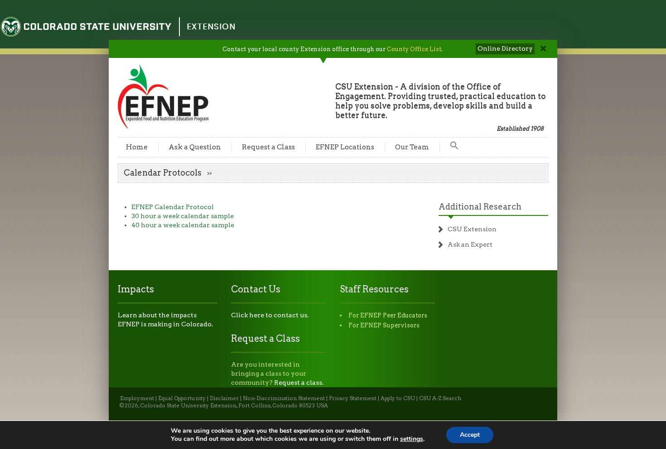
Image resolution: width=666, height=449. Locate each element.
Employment (137, 398)
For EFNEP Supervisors (384, 325)
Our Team (412, 147)
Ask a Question (195, 147)
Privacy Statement (352, 398)
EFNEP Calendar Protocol (172, 206)
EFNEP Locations (345, 147)
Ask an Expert (470, 244)
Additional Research (480, 206)
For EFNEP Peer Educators (387, 315)
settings (411, 439)
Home (137, 147)
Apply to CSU (398, 398)
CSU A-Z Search (440, 398)
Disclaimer (224, 398)
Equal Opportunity (182, 398)
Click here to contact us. (270, 315)
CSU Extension (472, 229)
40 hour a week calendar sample (182, 225)
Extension (211, 26)
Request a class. (298, 382)
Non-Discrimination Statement (284, 398)
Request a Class (268, 147)
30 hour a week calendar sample (182, 216)
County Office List (414, 49)
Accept (470, 434)
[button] (454, 147)
